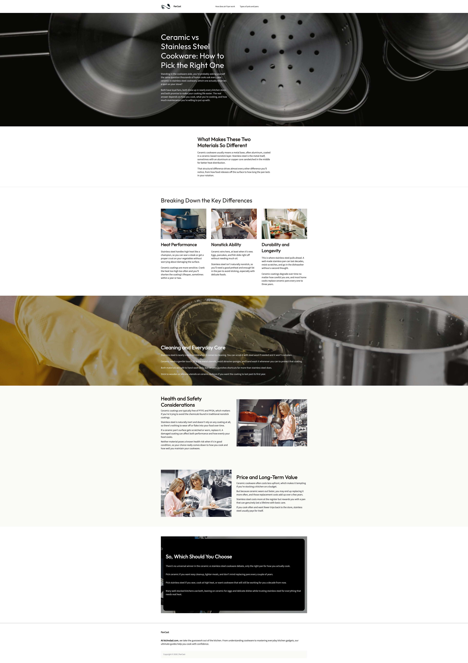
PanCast (177, 6)
